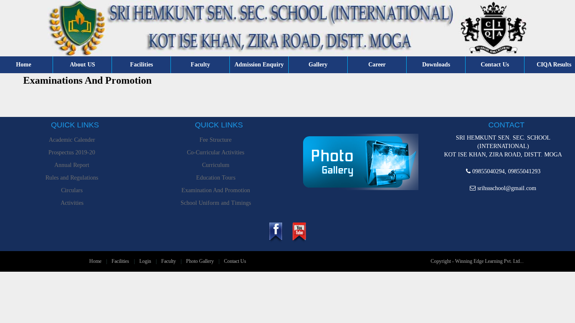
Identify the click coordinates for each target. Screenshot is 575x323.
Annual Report (71, 165)
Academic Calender (72, 140)
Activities (72, 203)
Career (377, 64)
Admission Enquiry (259, 64)
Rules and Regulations (71, 178)
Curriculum (215, 165)
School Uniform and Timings (216, 203)
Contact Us (495, 64)
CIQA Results (554, 64)
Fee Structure (216, 140)
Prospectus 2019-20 (71, 152)
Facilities (141, 64)
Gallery (318, 64)
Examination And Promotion (215, 190)
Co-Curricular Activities (215, 152)
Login (145, 261)
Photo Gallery (200, 261)
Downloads (436, 64)
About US (82, 64)
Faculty (200, 64)
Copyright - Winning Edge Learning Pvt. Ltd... (477, 261)
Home (23, 64)
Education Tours (215, 178)
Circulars (72, 190)
